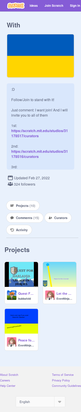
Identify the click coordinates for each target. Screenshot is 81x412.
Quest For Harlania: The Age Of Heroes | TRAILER (26, 293)
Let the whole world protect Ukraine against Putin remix (65, 293)
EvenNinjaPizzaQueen (65, 299)
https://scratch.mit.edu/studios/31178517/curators (39, 130)
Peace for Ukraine (26, 340)
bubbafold (24, 299)
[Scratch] (16, 5)
